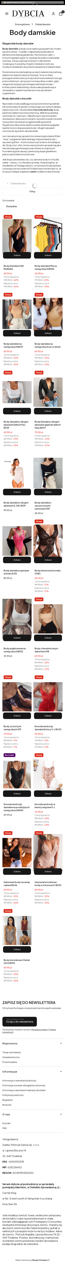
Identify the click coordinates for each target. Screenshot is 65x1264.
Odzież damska (42, 24)
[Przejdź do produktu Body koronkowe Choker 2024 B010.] (17, 930)
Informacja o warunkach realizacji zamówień (24, 1090)
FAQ (4, 1128)
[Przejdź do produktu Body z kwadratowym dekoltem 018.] (48, 619)
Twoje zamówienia (11, 1052)
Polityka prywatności (13, 1095)
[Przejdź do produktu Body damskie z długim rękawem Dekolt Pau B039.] (17, 392)
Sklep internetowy (31, 1260)
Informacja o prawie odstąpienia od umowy (23, 1085)
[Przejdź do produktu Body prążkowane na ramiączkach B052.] (17, 619)
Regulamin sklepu (40, 1029)
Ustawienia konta (11, 1057)
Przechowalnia (9, 1062)
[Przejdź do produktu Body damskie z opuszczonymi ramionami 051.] (48, 473)
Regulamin (7, 1099)
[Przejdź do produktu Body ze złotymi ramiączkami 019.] (17, 697)
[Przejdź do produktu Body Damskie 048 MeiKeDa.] (17, 236)
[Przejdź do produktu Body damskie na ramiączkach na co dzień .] (48, 314)
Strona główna (22, 24)
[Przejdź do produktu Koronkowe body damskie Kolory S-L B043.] (48, 697)
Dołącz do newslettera (19, 1021)
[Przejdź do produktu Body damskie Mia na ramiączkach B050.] (48, 236)
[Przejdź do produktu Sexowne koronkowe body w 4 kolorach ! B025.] (48, 852)
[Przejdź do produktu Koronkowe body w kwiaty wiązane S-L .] (48, 775)
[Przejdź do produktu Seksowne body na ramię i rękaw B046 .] (17, 852)
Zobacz (17, 255)
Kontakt (6, 1123)
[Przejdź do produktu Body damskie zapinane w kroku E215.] (17, 541)
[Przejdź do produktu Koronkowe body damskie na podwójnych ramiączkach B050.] (17, 775)
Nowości (6, 1104)
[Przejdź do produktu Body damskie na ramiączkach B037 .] (17, 314)
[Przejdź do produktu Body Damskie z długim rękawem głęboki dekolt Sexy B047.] (48, 392)
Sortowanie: (8, 200)
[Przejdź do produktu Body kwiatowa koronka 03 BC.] (48, 541)
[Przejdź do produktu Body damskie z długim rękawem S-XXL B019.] (17, 473)
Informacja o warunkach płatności (19, 1080)
